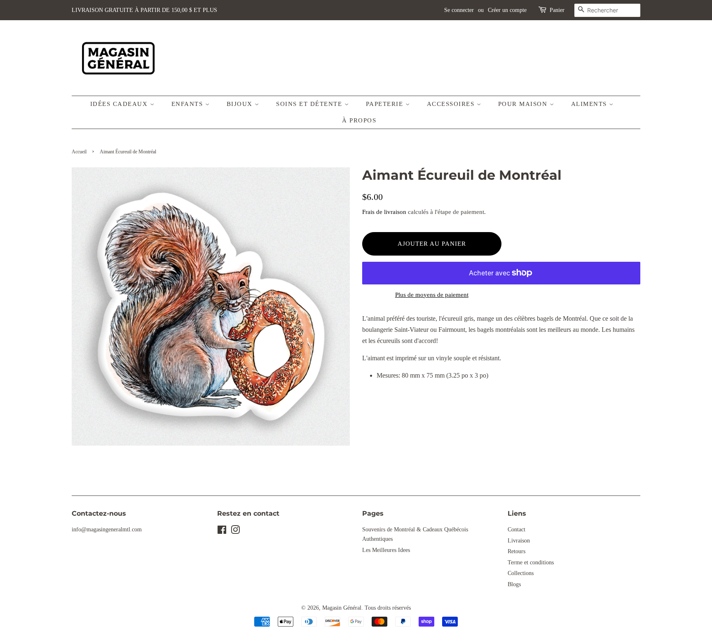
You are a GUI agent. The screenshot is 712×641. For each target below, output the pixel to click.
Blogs (514, 584)
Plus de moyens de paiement (431, 294)
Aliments (590, 104)
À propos (359, 120)
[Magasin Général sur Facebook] (222, 531)
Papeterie (385, 104)
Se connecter (459, 10)
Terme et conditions (531, 562)
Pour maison (524, 104)
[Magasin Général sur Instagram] (235, 531)
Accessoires (452, 104)
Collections (521, 573)
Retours (516, 551)
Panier (557, 10)
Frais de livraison (384, 212)
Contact (516, 529)
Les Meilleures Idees (386, 550)
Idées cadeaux (120, 104)
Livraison (519, 541)
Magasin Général (341, 608)
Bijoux (241, 104)
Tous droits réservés (388, 608)
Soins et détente (310, 104)
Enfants (188, 104)
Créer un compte (507, 10)
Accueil (79, 152)
